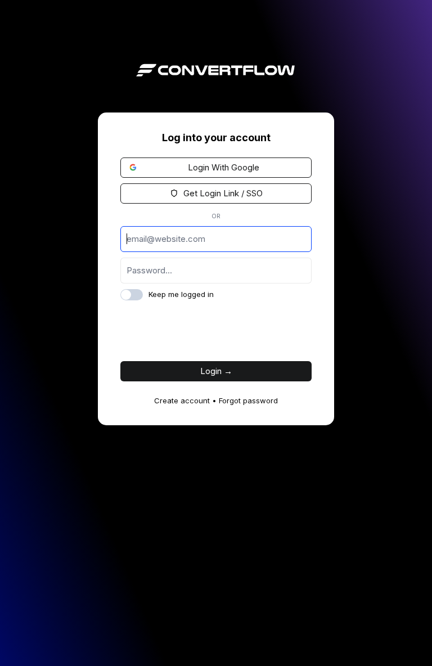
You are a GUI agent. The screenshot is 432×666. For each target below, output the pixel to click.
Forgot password (248, 400)
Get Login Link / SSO (222, 193)
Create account (182, 400)
